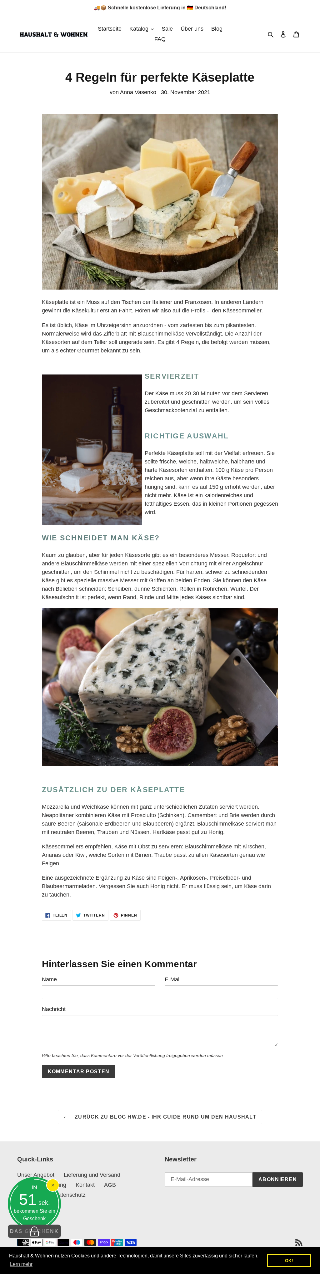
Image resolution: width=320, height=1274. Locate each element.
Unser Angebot (35, 1175)
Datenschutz (70, 1195)
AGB (110, 1185)
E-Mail (173, 979)
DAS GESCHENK (34, 1231)
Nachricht (54, 1009)
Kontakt (85, 1185)
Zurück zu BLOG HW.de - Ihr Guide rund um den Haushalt (164, 1117)
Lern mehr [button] (21, 1264)
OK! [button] (289, 1260)
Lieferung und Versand (92, 1175)
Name (49, 979)
